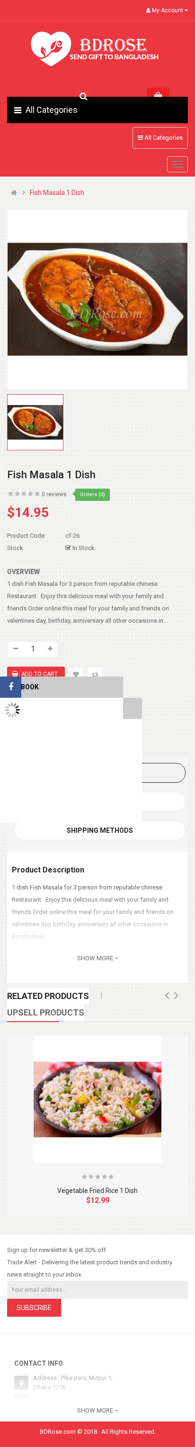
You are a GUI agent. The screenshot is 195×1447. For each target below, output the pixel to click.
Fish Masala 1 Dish (57, 193)
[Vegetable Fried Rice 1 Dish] (97, 1099)
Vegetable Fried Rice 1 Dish (97, 1190)
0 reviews (54, 494)
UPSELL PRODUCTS (45, 1012)
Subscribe (34, 1308)
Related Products (48, 996)
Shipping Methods (100, 830)
